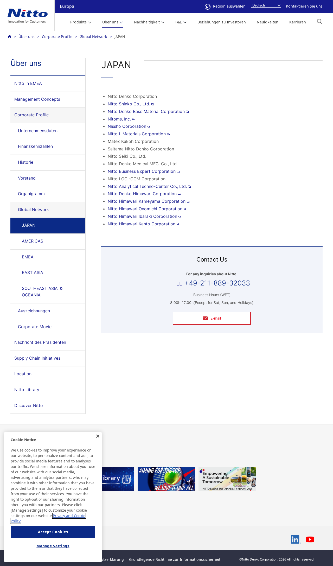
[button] (319, 21)
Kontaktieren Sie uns (304, 6)
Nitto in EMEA (28, 83)
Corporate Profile (57, 36)
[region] (53, 497)
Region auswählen (229, 6)
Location (22, 373)
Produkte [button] (78, 22)
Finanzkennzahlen (35, 146)
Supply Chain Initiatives (37, 358)
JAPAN (28, 225)
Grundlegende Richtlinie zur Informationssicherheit (174, 559)
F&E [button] (178, 22)
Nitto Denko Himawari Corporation (142, 193)
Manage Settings (52, 545)
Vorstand (27, 178)
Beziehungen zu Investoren (221, 22)
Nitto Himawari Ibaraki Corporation (142, 216)
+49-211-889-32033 (217, 283)
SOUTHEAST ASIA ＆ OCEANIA (42, 292)
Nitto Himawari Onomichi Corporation (145, 208)
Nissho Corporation (127, 126)
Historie (25, 162)
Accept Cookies (53, 531)
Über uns (26, 36)
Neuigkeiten (267, 22)
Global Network (93, 36)
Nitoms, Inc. (119, 119)
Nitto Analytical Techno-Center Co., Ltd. (147, 186)
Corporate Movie (35, 326)
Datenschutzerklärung (104, 559)
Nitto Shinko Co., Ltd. (129, 103)
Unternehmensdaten (37, 130)
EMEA (28, 256)
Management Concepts (37, 99)
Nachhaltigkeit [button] (147, 22)
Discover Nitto (28, 405)
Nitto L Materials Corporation (137, 133)
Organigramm (31, 193)
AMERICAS (32, 241)
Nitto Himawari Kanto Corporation (141, 223)
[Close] (98, 436)
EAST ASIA (32, 272)
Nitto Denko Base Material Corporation (146, 111)
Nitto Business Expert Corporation (142, 171)
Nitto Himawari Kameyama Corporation (146, 201)
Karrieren (297, 22)
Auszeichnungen (34, 310)
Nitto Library (26, 389)
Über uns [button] (110, 22)
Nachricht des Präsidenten (40, 342)
